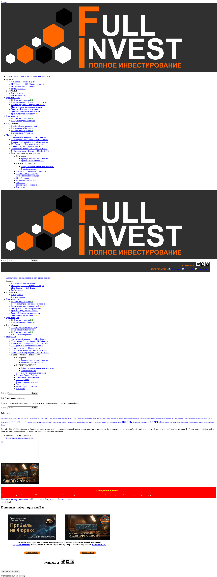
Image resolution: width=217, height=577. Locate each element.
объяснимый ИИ (6, 422)
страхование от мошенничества (170, 422)
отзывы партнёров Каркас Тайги (51, 422)
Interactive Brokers (22, 418)
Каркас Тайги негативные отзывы (87, 418)
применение (136, 422)
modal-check (6, 502)
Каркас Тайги (72, 418)
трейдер (195, 422)
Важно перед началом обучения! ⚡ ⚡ (28, 105)
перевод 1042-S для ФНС (68, 422)
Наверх (4, 2)
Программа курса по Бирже (23, 121)
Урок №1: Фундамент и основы (24, 109)
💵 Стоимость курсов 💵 (22, 100)
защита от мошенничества (163, 418)
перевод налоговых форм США (86, 422)
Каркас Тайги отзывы (103, 418)
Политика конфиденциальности (20, 438)
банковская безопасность (131, 418)
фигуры (201, 422)
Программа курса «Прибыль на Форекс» (28, 102)
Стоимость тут (99, 544)
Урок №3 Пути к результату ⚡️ (24, 114)
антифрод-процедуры (117, 418)
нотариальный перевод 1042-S (202, 418)
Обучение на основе (21, 544)
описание (18, 422)
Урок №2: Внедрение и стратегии (25, 111)
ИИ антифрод (63, 418)
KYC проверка (54, 418)
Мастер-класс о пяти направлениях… (27, 107)
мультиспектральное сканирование (182, 418)
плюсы (127, 422)
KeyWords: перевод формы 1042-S (39, 418)
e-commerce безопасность (9, 418)
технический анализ (187, 422)
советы (155, 422)
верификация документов (147, 418)
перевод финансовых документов (106, 422)
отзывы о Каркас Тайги (34, 422)
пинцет (119, 422)
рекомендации (145, 422)
